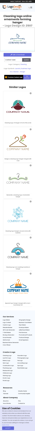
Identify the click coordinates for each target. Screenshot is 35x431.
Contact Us (21, 403)
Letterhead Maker (24, 330)
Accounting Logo (22, 363)
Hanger (22, 72)
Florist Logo (6, 380)
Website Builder (7, 327)
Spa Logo (20, 365)
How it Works (7, 403)
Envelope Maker (24, 327)
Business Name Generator (11, 342)
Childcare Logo (7, 373)
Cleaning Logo (7, 355)
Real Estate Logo (22, 368)
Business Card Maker (25, 322)
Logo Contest (7, 322)
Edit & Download (18, 55)
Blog (4, 391)
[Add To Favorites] (30, 93)
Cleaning (23, 64)
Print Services (23, 332)
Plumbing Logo (7, 368)
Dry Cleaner (14, 72)
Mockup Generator (8, 335)
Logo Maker (6, 320)
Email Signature (23, 340)
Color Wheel (6, 345)
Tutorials (5, 393)
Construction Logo (8, 365)
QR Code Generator (9, 330)
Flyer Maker (22, 325)
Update (26, 60)
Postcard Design (24, 337)
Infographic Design (24, 320)
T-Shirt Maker (7, 332)
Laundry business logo (23, 68)
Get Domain (6, 340)
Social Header (7, 337)
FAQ (19, 401)
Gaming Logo (7, 375)
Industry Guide (22, 391)
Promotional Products (25, 335)
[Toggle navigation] (31, 7)
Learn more (5, 425)
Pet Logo (20, 360)
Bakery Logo (6, 360)
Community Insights (24, 393)
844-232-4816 (27, 1)
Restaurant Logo (8, 370)
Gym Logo (6, 363)
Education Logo (22, 355)
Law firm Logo (7, 358)
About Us (5, 401)
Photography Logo (23, 358)
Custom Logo (7, 325)
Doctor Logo (6, 378)
